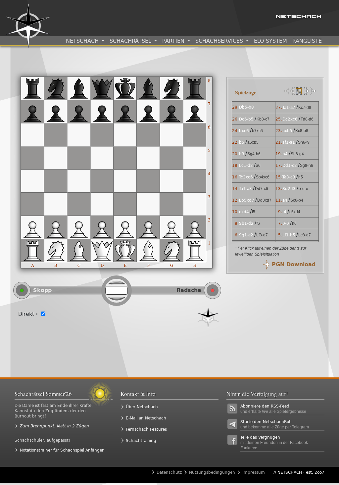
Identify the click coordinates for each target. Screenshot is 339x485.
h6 (294, 223)
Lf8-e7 (262, 235)
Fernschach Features (146, 429)
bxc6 (244, 130)
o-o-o (303, 188)
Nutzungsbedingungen (212, 472)
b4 (285, 154)
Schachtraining (141, 440)
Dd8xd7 (264, 200)
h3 (241, 154)
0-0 (285, 223)
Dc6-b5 (246, 119)
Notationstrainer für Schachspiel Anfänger (62, 450)
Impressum (253, 472)
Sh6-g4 (297, 154)
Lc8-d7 (304, 235)
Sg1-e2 (246, 235)
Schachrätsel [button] (131, 41)
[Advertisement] (116, 347)
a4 (284, 200)
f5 (253, 212)
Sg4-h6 (254, 154)
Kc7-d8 (304, 107)
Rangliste (307, 41)
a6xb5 (253, 142)
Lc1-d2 (246, 165)
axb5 (287, 130)
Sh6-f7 (304, 142)
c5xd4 (294, 212)
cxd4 (244, 212)
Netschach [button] (83, 41)
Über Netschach (142, 407)
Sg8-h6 (306, 165)
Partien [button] (174, 41)
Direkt (28, 314)
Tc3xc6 (246, 177)
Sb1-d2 (246, 223)
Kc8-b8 (301, 130)
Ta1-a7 (288, 107)
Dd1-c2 (289, 165)
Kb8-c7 (263, 119)
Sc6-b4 (296, 200)
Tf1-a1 (288, 142)
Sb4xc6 (262, 177)
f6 (258, 223)
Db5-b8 (246, 107)
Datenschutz (169, 472)
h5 (300, 177)
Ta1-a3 (245, 188)
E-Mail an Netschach (146, 418)
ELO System (270, 41)
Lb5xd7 (246, 200)
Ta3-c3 (288, 177)
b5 (241, 142)
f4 (284, 212)
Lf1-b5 (288, 235)
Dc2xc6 (290, 119)
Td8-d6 (307, 119)
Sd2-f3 (289, 188)
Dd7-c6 (261, 188)
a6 (258, 165)
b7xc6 (257, 130)
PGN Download (293, 264)
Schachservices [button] (220, 41)
